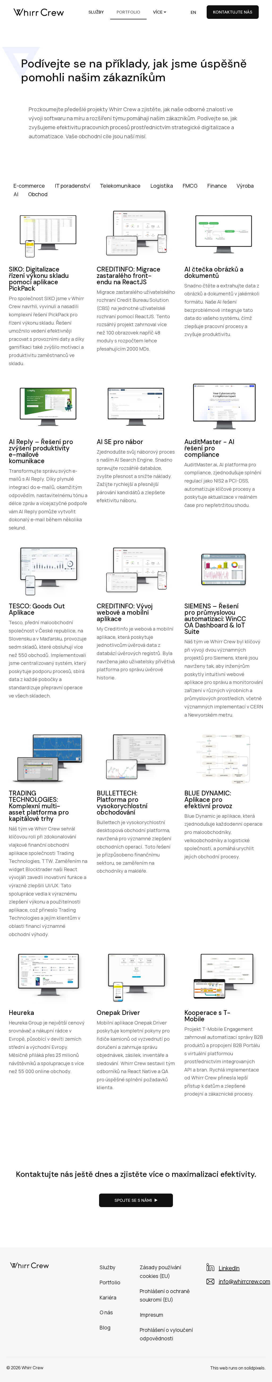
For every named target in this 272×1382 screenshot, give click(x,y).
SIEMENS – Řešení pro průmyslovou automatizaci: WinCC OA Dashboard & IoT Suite (215, 619)
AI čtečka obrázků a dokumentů (213, 272)
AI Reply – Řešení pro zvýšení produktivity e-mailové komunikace (41, 451)
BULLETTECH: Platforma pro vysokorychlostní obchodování (122, 802)
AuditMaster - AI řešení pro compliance (209, 448)
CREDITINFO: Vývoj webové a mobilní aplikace (124, 612)
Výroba (245, 185)
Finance (217, 185)
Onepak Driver (118, 1013)
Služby (107, 1267)
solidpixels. (255, 1368)
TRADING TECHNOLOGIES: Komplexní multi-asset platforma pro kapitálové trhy (39, 806)
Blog (105, 1327)
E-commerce (29, 185)
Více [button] (158, 12)
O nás (106, 1312)
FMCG (190, 185)
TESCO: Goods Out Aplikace (37, 609)
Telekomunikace (120, 185)
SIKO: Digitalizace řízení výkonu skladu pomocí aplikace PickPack (39, 278)
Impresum (151, 1314)
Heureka (21, 1013)
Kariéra (108, 1297)
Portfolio (110, 1282)
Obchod (38, 194)
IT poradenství (72, 185)
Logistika (161, 185)
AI (16, 194)
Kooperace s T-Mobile (207, 1016)
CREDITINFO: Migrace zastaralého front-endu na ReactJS (128, 275)
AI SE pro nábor (120, 442)
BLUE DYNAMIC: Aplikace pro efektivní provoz (208, 799)
